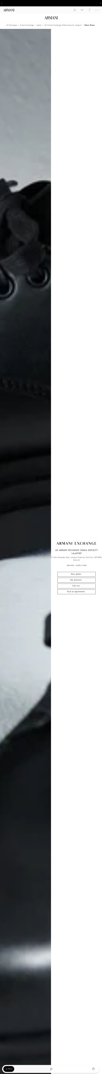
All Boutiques (11, 25)
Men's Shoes (89, 25)
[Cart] (93, 1069)
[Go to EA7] (89, 10)
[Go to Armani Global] (8, 10)
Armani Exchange (27, 25)
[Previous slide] (1, 3)
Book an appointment (76, 592)
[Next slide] (100, 3)
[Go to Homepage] (51, 17)
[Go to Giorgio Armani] (74, 10)
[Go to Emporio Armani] (82, 10)
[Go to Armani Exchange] (97, 10)
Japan (39, 25)
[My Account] (51, 1069)
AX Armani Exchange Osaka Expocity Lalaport (63, 25)
